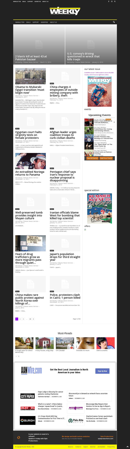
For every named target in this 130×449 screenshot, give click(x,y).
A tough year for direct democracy (23, 351)
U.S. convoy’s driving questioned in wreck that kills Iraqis (83, 56)
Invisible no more (82, 350)
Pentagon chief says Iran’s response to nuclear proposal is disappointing (63, 176)
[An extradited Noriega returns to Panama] (30, 161)
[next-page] (19, 356)
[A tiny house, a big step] (45, 343)
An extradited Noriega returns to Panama (29, 173)
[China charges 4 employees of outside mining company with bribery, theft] (65, 76)
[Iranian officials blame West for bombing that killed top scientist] (65, 202)
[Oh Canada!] (65, 343)
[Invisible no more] (85, 343)
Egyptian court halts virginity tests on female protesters (28, 135)
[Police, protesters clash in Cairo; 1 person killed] (65, 284)
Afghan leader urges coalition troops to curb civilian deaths (63, 135)
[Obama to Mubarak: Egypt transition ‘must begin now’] (30, 76)
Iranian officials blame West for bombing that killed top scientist (65, 215)
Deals (24, 1)
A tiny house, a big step (44, 350)
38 (30, 319)
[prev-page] (16, 356)
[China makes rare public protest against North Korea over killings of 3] (30, 284)
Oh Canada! (60, 350)
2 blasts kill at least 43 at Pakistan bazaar (31, 57)
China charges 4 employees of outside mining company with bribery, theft (64, 91)
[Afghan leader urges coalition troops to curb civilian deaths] (65, 121)
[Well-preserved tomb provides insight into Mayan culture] (30, 202)
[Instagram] (112, 1)
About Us (45, 1)
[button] (114, 22)
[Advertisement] (99, 175)
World (17, 83)
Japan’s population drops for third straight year (65, 257)
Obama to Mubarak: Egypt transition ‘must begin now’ (29, 89)
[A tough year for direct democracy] (24, 343)
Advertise (38, 1)
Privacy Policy (111, 446)
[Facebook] (109, 1)
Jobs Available (101, 446)
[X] (115, 1)
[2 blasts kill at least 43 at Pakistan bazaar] (39, 44)
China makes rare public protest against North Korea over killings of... (29, 299)
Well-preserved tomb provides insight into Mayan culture (29, 215)
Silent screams (101, 350)
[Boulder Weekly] (65, 11)
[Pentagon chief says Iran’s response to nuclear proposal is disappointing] (65, 161)
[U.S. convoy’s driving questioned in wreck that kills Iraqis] (91, 44)
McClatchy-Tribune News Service (26, 62)
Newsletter (17, 1)
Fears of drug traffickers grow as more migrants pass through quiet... (28, 258)
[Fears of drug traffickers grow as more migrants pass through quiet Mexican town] (30, 243)
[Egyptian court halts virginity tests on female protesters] (30, 121)
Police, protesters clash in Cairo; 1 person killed (65, 296)
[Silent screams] (105, 343)
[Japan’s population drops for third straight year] (65, 243)
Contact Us (78, 446)
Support (30, 1)
